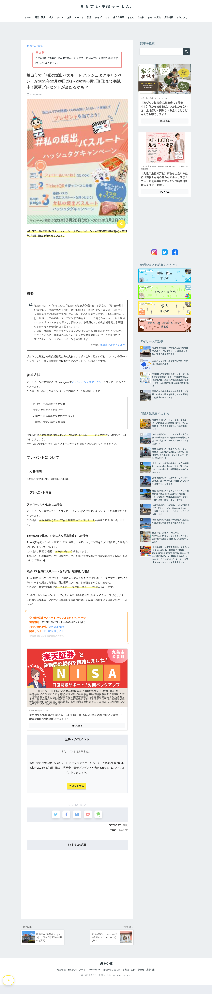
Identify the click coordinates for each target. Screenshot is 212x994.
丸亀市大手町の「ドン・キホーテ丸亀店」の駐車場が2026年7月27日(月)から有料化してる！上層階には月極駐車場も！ (170, 424)
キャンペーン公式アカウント (88, 382)
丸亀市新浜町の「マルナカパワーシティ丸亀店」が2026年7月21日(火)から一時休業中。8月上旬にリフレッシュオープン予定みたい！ (170, 453)
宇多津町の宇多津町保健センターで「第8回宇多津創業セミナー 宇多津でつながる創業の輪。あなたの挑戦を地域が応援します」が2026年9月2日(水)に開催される (170, 380)
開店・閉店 (40, 17)
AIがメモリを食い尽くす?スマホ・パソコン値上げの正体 (170, 362)
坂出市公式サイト (54, 631)
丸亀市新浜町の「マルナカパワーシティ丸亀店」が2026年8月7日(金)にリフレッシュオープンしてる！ (170, 481)
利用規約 (72, 969)
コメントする (76, 786)
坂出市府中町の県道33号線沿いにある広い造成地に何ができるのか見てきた (170, 521)
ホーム (28, 17)
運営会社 (61, 969)
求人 (51, 17)
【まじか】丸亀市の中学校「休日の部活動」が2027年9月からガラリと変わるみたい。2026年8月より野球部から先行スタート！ (170, 468)
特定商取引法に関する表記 (116, 969)
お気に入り (182, 17)
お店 (69, 17)
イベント (79, 17)
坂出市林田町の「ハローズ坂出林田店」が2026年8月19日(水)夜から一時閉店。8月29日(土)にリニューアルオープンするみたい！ (170, 439)
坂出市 (124, 830)
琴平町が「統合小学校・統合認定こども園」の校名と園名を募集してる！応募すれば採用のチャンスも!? (170, 394)
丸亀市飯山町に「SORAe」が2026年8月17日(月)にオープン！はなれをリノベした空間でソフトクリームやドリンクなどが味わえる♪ (170, 509)
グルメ (60, 17)
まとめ (131, 17)
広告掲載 (168, 17)
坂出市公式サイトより (112, 344)
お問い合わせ (137, 969)
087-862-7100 (56, 626)
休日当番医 (118, 17)
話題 (89, 17)
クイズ (98, 17)
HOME (108, 963)
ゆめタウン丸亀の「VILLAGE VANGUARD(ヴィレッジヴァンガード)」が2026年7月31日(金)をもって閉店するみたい (170, 537)
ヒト (107, 17)
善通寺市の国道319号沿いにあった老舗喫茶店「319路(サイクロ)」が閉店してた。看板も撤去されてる (170, 351)
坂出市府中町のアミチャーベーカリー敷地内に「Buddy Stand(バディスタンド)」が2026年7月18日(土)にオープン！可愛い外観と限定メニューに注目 (170, 495)
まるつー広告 (154, 17)
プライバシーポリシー (90, 969)
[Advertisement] (106, 28)
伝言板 (141, 17)
